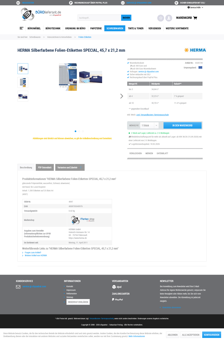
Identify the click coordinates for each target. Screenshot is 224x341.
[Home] (21, 27)
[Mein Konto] (168, 18)
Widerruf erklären (78, 301)
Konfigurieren (211, 334)
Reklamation (71, 293)
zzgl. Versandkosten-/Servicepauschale (152, 114)
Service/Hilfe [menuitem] (195, 7)
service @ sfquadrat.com (138, 2)
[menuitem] (104, 18)
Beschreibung (26, 167)
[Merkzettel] (160, 18)
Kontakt (69, 286)
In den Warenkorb (182, 125)
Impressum (71, 290)
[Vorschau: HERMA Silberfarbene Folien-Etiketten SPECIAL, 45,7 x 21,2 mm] (23, 68)
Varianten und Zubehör (69, 167)
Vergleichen (135, 153)
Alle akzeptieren (190, 334)
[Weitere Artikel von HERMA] (195, 53)
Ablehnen (173, 334)
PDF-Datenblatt (45, 167)
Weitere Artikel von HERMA (35, 255)
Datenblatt (162, 153)
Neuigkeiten (28, 2)
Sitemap (69, 297)
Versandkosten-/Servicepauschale (101, 318)
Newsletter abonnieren (171, 307)
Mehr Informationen (137, 336)
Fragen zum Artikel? (32, 252)
